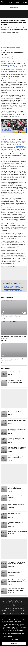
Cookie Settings (14, 628)
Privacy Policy (5, 627)
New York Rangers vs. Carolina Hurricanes (13, 287)
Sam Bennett (11, 66)
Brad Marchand (20, 146)
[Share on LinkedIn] (8, 57)
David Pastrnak (5, 155)
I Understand (14, 643)
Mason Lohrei (11, 141)
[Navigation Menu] (26, 2)
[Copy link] (12, 57)
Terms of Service (8, 636)
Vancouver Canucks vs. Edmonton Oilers (13, 290)
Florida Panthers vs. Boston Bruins (11, 286)
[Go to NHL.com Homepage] (3, 2)
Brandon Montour (12, 163)
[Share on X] (5, 57)
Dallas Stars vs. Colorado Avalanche (12, 289)
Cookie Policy (14, 627)
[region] (14, 630)
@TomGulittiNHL (5, 52)
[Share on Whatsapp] (2, 57)
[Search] (7, 2)
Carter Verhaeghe (5, 255)
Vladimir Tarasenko (18, 101)
